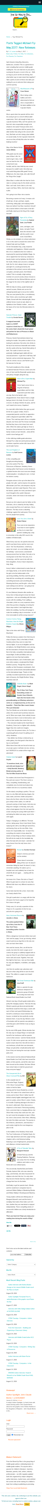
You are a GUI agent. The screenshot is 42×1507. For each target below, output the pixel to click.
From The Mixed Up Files (21, 20)
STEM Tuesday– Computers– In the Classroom (19, 1364)
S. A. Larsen (12, 51)
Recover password (14, 1439)
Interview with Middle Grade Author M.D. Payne (20, 1338)
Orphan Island (10, 757)
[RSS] (33, 10)
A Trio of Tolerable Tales (24, 1148)
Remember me (18, 1435)
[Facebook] (29, 10)
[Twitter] (27, 10)
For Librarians (28, 54)
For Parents (10, 56)
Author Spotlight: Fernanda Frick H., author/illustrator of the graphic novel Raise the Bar (20, 1299)
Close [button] (27, 1504)
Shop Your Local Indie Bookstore (16, 1488)
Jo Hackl (19, 1400)
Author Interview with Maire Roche (19, 1356)
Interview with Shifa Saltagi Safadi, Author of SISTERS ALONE (21, 1310)
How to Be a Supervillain (25, 378)
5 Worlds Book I (22, 683)
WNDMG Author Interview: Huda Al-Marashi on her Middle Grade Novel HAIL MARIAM (20, 1375)
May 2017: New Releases (20, 47)
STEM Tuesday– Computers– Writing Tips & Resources (21, 1348)
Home (8, 37)
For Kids (21, 54)
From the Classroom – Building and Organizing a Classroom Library (19, 1329)
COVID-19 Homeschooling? (21, 6)
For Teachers (18, 56)
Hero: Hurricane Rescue (14, 915)
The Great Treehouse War (25, 980)
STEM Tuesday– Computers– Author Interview (19, 1319)
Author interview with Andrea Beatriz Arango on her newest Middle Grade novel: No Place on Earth (20, 1287)
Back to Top (33, 1241)
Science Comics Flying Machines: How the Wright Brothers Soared (14, 621)
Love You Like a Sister (24, 518)
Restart (19, 850)
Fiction (15, 54)
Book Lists (9, 54)
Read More (19, 1504)
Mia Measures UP (26, 88)
